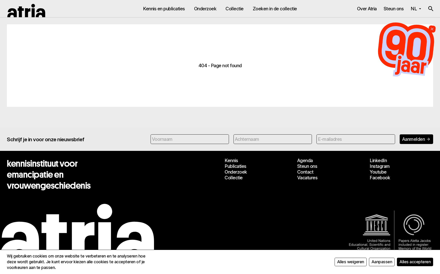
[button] (430, 8)
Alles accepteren (415, 261)
